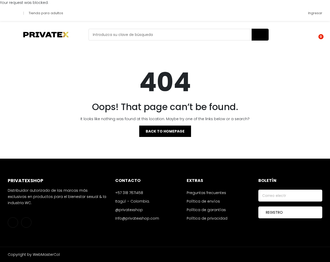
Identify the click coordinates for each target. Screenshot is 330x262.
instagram (10, 13)
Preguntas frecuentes (206, 192)
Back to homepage (165, 131)
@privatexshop (129, 209)
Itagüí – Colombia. (132, 201)
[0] (317, 35)
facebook (16, 13)
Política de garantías (206, 209)
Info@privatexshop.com (137, 218)
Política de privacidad (207, 218)
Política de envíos (203, 201)
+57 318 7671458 (129, 192)
